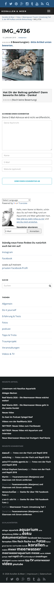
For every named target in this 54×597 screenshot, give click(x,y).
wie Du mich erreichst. (27, 222)
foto (34, 541)
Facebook (7, 258)
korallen (36, 545)
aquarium (28, 529)
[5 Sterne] (10, 100)
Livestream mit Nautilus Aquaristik (19, 388)
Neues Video (8, 412)
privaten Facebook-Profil (15, 268)
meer (12, 549)
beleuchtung (7, 534)
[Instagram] (27, 3)
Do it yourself (9, 310)
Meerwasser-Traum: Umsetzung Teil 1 (28, 507)
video (7, 563)
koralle (25, 546)
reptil (15, 556)
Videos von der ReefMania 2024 (17, 421)
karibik (19, 546)
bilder (16, 534)
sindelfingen (41, 556)
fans (40, 538)
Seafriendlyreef (29, 557)
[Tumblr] (32, 3)
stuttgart (6, 560)
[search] (47, 3)
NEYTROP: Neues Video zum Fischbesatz (21, 426)
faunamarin (46, 538)
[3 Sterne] (7, 100)
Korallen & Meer (14, 11)
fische (27, 541)
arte (40, 530)
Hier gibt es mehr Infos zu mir (30, 218)
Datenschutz (46, 573)
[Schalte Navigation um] (49, 11)
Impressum (32, 573)
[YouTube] (37, 3)
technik (21, 560)
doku (27, 533)
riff (21, 556)
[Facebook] (6, 3)
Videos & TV (8, 353)
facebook (32, 537)
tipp (27, 560)
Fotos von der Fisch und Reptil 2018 (30, 452)
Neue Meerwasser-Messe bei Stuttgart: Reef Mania (26, 438)
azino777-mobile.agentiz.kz (15, 461)
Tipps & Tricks (9, 335)
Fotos (5, 322)
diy (20, 534)
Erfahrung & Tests (11, 316)
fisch (20, 541)
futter (48, 542)
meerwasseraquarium (16, 553)
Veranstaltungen (11, 347)
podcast (6, 328)
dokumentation (14, 537)
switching (6, 457)
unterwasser (42, 560)
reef (10, 556)
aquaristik (14, 530)
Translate (23, 203)
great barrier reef (9, 546)
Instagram (7, 252)
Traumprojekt (9, 341)
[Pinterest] (16, 3)
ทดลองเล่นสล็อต (9, 492)
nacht (42, 553)
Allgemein (7, 303)
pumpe (4, 557)
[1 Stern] (4, 100)
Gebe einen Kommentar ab (27, 181)
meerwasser (29, 549)
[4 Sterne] (9, 100)
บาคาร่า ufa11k (9, 499)
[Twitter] (10, 3)
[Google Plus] (21, 3)
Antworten (22, 37)
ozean (48, 553)
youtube (18, 564)
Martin (5, 476)
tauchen (14, 561)
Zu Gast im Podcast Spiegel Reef (17, 417)
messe (35, 553)
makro (4, 550)
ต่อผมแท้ (5, 452)
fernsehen (7, 541)
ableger (5, 530)
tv (32, 559)
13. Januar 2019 (9, 37)
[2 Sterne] (5, 100)
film (14, 541)
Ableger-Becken (9, 393)
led (46, 546)
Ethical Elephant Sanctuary (15, 469)
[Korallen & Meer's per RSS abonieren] (42, 3)
